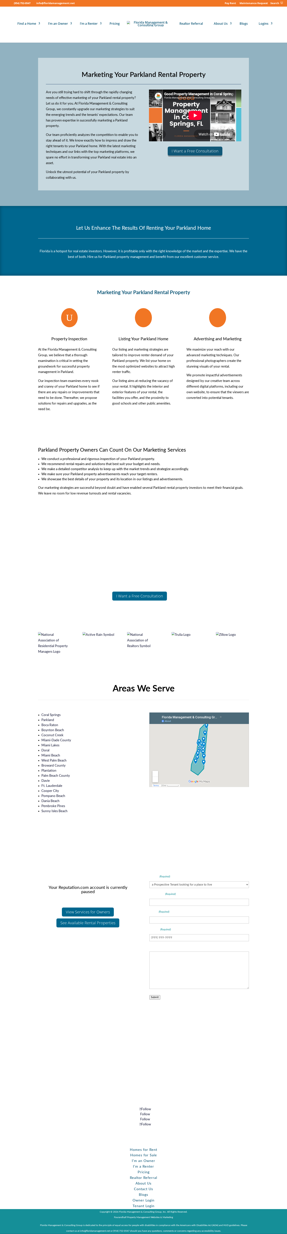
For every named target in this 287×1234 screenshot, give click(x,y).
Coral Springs (51, 715)
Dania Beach (50, 801)
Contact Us (143, 1189)
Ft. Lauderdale (51, 785)
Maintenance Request (254, 3)
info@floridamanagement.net (145, 1077)
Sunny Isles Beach (54, 811)
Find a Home (26, 23)
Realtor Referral (191, 23)
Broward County (53, 765)
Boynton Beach (52, 730)
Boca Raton (49, 725)
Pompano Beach (53, 796)
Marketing (168, 1217)
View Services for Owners (88, 912)
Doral (45, 750)
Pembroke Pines (53, 806)
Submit (155, 997)
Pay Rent (230, 3)
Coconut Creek (52, 735)
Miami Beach (50, 755)
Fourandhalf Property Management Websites (137, 1217)
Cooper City (50, 790)
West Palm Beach (54, 760)
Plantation (48, 770)
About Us (221, 23)
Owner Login (143, 1200)
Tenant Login (143, 1206)
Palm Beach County (55, 775)
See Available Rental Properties (87, 922)
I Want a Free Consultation (195, 151)
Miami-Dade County (56, 740)
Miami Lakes (50, 745)
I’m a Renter (89, 23)
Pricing (115, 23)
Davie (45, 780)
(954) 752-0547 (22, 3)
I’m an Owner (58, 23)
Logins (263, 23)
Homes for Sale (143, 1155)
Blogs (244, 23)
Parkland (47, 720)
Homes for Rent (143, 1150)
